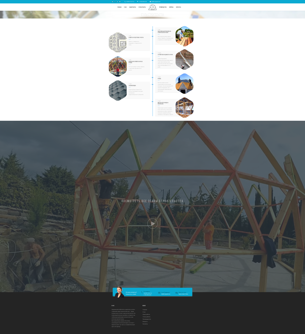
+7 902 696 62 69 (143, 1)
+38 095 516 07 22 (130, 1)
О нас (125, 7)
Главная (119, 7)
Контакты (178, 7)
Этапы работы (142, 7)
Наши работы (132, 7)
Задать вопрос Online (183, 294)
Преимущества (163, 7)
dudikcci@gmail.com (155, 1)
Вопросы (171, 7)
